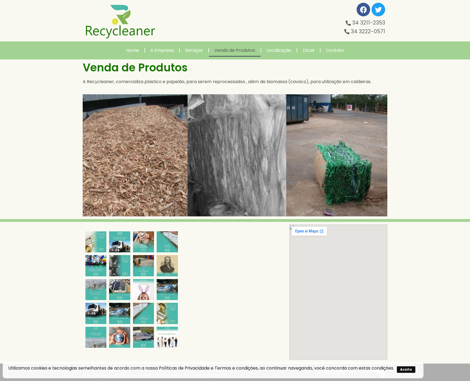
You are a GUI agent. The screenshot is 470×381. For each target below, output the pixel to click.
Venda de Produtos (234, 50)
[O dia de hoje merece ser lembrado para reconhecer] (167, 337)
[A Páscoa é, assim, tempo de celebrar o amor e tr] (143, 289)
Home (132, 50)
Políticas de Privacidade (184, 368)
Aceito (406, 369)
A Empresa (162, 50)
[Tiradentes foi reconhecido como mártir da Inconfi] (167, 265)
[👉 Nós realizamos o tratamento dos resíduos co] (95, 265)
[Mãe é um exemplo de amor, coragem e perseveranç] (143, 241)
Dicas (308, 50)
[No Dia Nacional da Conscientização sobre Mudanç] (119, 337)
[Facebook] (363, 9)
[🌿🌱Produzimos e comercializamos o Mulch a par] (95, 289)
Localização (279, 50)
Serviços (194, 50)
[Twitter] (378, 9)
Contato (335, 50)
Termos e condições (236, 368)
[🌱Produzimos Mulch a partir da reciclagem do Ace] (167, 241)
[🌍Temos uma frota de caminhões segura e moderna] (119, 241)
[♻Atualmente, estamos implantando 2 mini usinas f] (119, 289)
